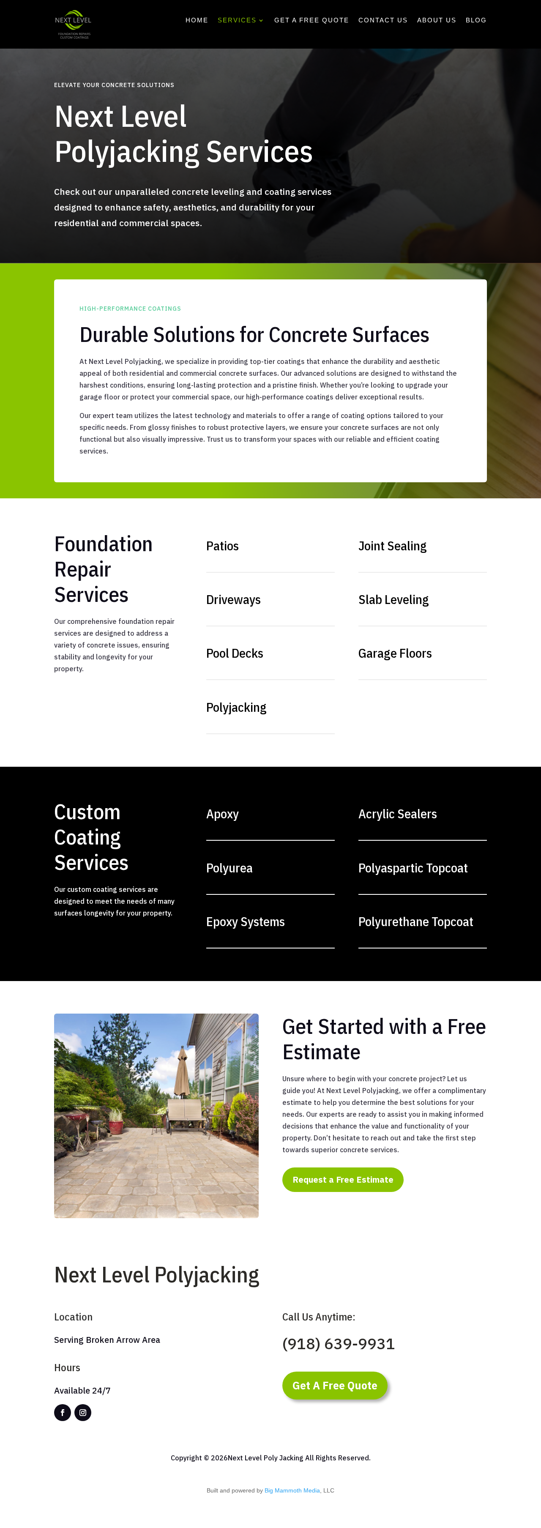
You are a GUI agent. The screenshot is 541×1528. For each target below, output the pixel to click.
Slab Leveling (393, 599)
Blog (476, 20)
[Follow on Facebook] (62, 1412)
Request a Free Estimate (342, 1179)
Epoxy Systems (245, 921)
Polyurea (229, 867)
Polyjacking (236, 707)
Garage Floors (395, 653)
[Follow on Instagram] (82, 1412)
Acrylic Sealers (397, 813)
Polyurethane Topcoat (415, 921)
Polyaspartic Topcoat (413, 867)
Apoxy (222, 813)
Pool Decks (234, 653)
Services (237, 20)
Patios (222, 545)
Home (197, 20)
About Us (436, 20)
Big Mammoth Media (292, 1490)
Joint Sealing (392, 545)
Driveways (233, 599)
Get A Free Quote (311, 20)
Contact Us (383, 20)
